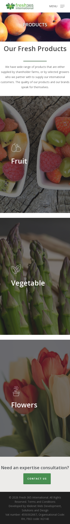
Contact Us (37, 478)
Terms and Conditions (41, 502)
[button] (57, 6)
